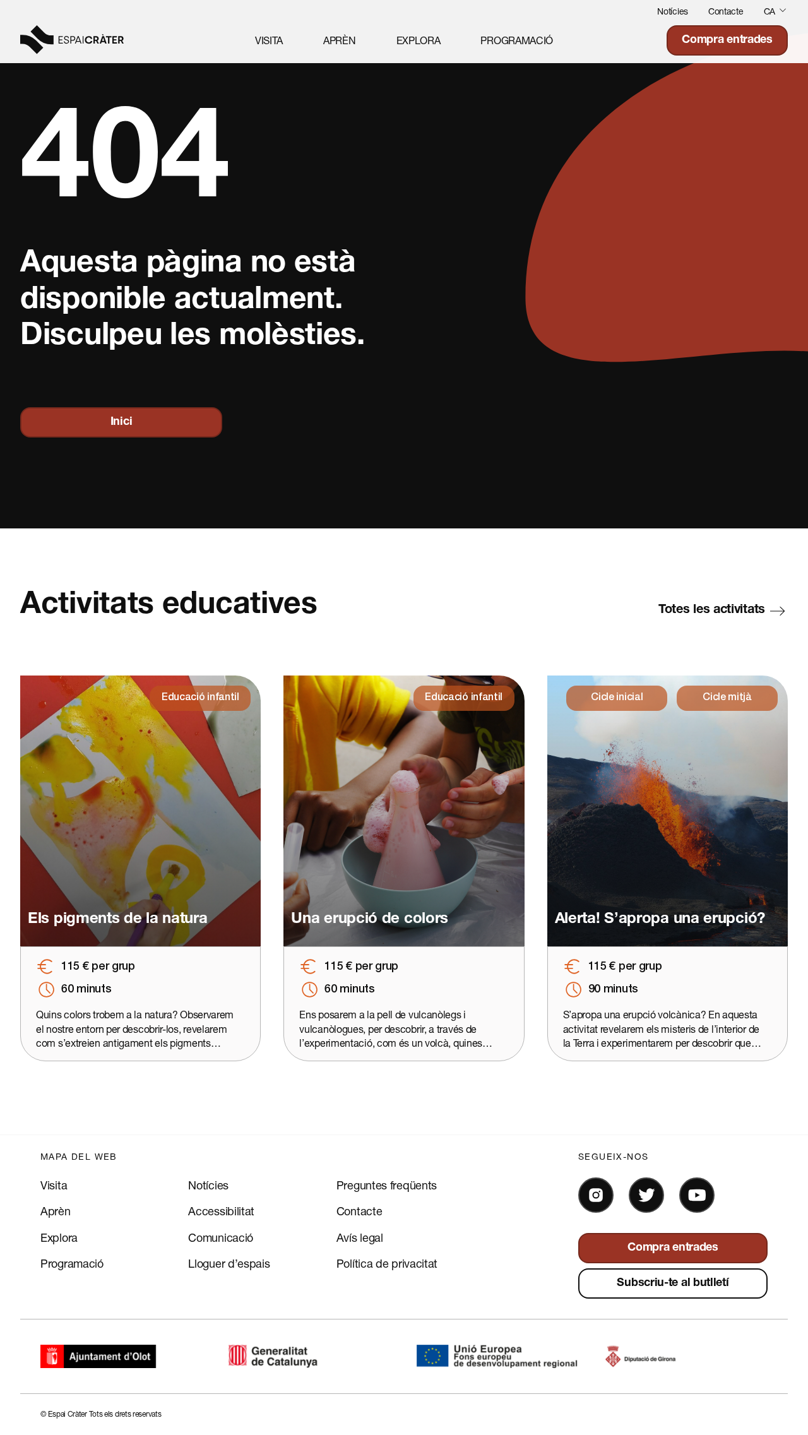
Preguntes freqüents (386, 1185)
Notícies (672, 11)
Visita (269, 40)
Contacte (726, 11)
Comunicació (220, 1237)
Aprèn (339, 40)
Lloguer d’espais (229, 1263)
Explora (418, 40)
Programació (516, 40)
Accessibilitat (221, 1211)
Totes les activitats (711, 610)
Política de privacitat (386, 1263)
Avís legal (359, 1237)
